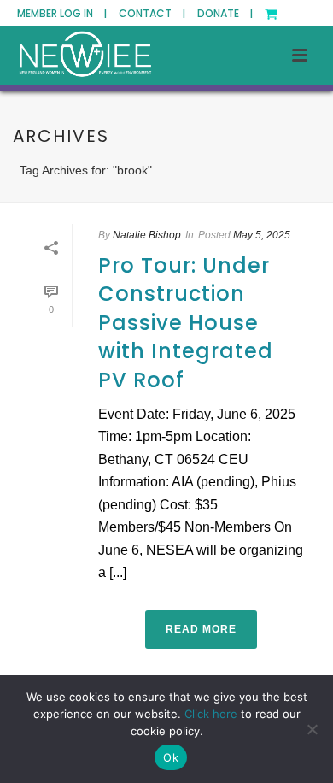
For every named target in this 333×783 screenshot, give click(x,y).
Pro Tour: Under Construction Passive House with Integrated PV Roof (185, 322)
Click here (210, 714)
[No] (311, 729)
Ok (170, 757)
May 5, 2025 (261, 235)
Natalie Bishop (147, 235)
